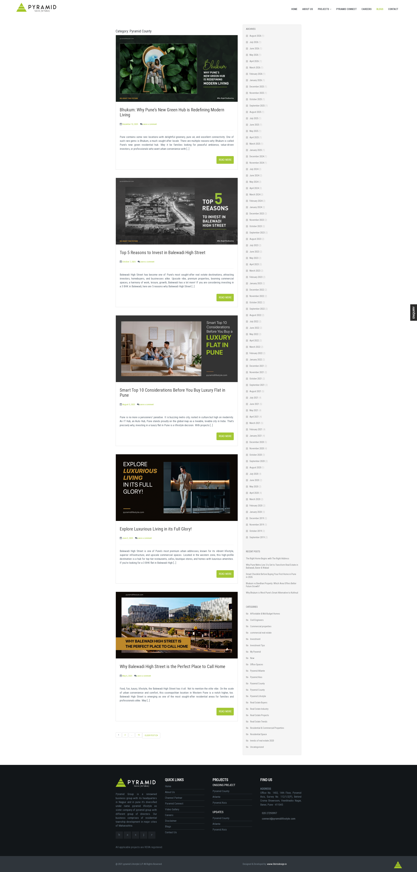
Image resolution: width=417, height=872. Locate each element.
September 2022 (257, 308)
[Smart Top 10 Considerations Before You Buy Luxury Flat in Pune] (177, 348)
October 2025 (256, 99)
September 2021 (257, 385)
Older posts (150, 735)
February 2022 (256, 353)
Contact (393, 9)
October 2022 (256, 302)
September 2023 (257, 232)
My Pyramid (255, 651)
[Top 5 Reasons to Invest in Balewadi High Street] (177, 211)
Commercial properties (260, 626)
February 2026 (256, 74)
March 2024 (255, 194)
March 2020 (255, 499)
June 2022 (254, 328)
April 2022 (254, 340)
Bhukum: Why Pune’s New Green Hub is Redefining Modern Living (172, 112)
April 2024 (254, 188)
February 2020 (256, 505)
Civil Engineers (257, 620)
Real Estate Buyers (258, 702)
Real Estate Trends (258, 721)
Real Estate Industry (259, 709)
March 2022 (255, 347)
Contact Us (171, 832)
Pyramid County (257, 683)
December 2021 (257, 366)
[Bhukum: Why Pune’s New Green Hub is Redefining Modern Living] (177, 68)
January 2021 (256, 435)
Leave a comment (149, 124)
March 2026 (255, 67)
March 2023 (255, 270)
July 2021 (254, 397)
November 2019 (257, 524)
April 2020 (254, 493)
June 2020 (254, 480)
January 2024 (256, 207)
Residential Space (258, 734)
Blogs (380, 9)
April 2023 (254, 264)
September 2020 (257, 461)
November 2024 (257, 162)
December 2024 (257, 156)
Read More (225, 159)
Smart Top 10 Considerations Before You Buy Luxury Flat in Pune (172, 392)
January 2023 (256, 283)
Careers (367, 9)
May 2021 (254, 410)
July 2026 (254, 42)
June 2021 (254, 404)
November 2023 (257, 220)
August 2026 (255, 36)
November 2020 (257, 448)
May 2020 (254, 486)
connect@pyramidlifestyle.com (278, 818)
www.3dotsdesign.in (277, 864)
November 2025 (257, 93)
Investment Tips (257, 645)
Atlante (216, 796)
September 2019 (257, 537)
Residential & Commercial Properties (267, 728)
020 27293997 (269, 813)
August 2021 (255, 391)
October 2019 (256, 531)
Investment (255, 639)
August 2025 (255, 112)
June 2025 (254, 124)
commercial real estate (261, 632)
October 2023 (256, 226)
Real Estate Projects (259, 715)
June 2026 (254, 48)
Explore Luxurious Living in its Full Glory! (156, 529)
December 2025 (257, 86)
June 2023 (254, 251)
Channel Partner (173, 797)
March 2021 (255, 423)
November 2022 (257, 296)
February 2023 (256, 277)
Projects (324, 9)
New (252, 658)
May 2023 (254, 258)
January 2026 (256, 80)
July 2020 (254, 474)
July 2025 (254, 118)
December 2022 (257, 289)
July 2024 (254, 169)
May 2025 (254, 131)
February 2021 (256, 429)
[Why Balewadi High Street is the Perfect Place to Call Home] (177, 625)
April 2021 (254, 416)
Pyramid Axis (256, 677)
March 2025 (255, 143)
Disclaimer (171, 820)
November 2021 (257, 372)
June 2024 (254, 175)
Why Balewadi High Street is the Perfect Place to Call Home (172, 666)
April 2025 (254, 137)
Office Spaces (256, 664)
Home (294, 9)
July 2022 (254, 321)
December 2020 (257, 442)
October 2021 (256, 378)
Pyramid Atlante (257, 671)
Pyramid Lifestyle (258, 696)
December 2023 (257, 213)
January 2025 (256, 150)
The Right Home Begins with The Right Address (267, 558)
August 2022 (255, 315)
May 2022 (254, 334)
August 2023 (255, 239)
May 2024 (254, 182)
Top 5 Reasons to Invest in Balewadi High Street (162, 252)
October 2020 (256, 454)
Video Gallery (172, 809)
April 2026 (254, 61)
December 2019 (257, 518)
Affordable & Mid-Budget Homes (265, 613)
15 (139, 735)
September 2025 (257, 105)
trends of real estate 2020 (262, 740)
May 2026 (254, 55)
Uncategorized (257, 747)
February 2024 (256, 201)
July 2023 (254, 245)
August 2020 (255, 467)
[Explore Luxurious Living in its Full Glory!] (177, 487)
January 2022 (256, 359)
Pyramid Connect (346, 9)
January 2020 (256, 512)
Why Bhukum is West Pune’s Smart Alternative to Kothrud (272, 592)
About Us (307, 9)
